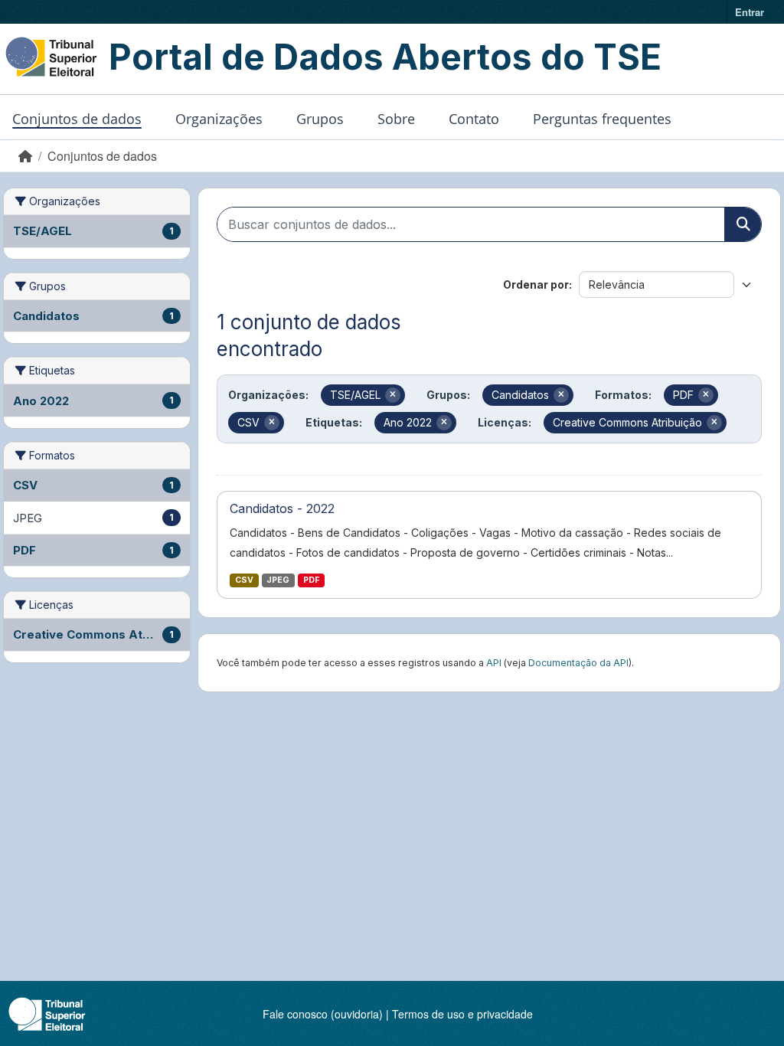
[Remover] (392, 395)
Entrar (749, 12)
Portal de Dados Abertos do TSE (385, 56)
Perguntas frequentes (602, 119)
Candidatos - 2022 (282, 508)
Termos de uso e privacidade (462, 1013)
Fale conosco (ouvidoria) (323, 1013)
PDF (311, 580)
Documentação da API (578, 662)
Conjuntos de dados (77, 119)
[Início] (25, 156)
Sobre (396, 119)
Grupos (320, 119)
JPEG (277, 580)
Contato (474, 119)
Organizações (219, 119)
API (493, 662)
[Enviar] (742, 224)
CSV (244, 580)
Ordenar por (536, 284)
